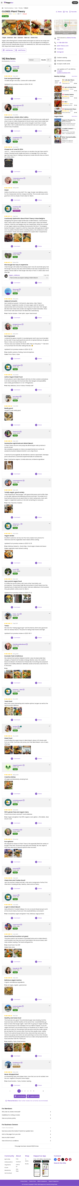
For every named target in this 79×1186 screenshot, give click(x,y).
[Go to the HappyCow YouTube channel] (59, 1159)
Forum (6, 1167)
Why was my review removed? (11, 1112)
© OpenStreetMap (70, 32)
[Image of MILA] (58, 103)
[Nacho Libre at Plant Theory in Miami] (8, 711)
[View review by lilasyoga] (8, 291)
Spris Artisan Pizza (70, 87)
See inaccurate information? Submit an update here (17, 1131)
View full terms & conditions (10, 1141)
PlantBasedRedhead (19, 644)
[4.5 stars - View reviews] (5, 14)
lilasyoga (16, 289)
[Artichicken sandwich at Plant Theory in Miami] (17, 750)
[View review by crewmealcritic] (8, 482)
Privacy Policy (24, 1181)
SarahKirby (13, 61)
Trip (66, 12)
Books (27, 1164)
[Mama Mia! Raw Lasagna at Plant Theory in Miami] (17, 674)
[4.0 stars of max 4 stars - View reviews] (65, 89)
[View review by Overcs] (8, 897)
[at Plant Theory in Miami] (8, 163)
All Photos (44, 33)
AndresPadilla (17, 1006)
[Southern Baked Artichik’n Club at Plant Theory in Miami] (26, 674)
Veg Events (8, 1165)
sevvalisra (16, 397)
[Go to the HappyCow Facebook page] (55, 1159)
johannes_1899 (17, 690)
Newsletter (8, 1170)
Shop (27, 1156)
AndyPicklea (16, 365)
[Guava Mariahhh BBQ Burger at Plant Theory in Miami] (17, 711)
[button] (65, 25)
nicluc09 (15, 869)
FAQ (17, 1159)
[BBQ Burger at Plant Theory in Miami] (8, 90)
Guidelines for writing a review (11, 1115)
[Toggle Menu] (1, 2)
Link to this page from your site (11, 1134)
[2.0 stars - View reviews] (65, 81)
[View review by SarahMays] (8, 831)
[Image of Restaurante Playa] (58, 111)
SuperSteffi (16, 925)
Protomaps (63, 32)
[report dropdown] (49, 66)
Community (9, 1156)
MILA (65, 102)
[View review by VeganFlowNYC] (8, 767)
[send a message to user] (18, 67)
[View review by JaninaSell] (8, 255)
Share (60, 12)
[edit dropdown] (47, 278)
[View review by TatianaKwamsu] (8, 180)
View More (74, 76)
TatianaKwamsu (18, 178)
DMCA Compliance (42, 1181)
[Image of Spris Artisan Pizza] (58, 89)
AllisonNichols (17, 105)
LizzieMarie (16, 138)
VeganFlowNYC (17, 765)
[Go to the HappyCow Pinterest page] (66, 1159)
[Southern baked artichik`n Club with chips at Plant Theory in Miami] (8, 465)
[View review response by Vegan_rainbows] (6, 276)
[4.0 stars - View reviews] (65, 96)
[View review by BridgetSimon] (8, 326)
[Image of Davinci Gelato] (58, 96)
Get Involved (8, 1173)
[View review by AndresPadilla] (8, 1008)
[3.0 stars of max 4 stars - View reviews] (65, 111)
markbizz (16, 207)
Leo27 (15, 570)
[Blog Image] (57, 122)
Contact (18, 1162)
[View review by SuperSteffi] (8, 926)
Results (43, 60)
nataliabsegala (17, 800)
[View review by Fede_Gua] (8, 616)
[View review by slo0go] (8, 728)
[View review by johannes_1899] (8, 691)
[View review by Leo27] (8, 571)
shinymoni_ (16, 524)
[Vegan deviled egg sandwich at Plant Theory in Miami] (8, 750)
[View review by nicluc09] (8, 870)
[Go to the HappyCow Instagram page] (70, 1159)
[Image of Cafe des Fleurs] (58, 81)
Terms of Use (32, 1181)
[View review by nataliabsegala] (8, 802)
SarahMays (16, 830)
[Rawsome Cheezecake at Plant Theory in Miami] (8, 674)
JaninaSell (16, 253)
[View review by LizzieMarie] (8, 139)
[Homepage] (8, 3)
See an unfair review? (8, 1137)
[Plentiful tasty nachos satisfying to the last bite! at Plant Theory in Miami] (8, 991)
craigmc (59, 71)
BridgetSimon (17, 324)
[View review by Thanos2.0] (8, 433)
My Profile (7, 1159)
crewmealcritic (17, 481)
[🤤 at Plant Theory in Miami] (8, 416)
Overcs (15, 895)
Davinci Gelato (69, 94)
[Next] (43, 1091)
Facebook (60, 49)
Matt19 (15, 67)
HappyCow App (39, 1156)
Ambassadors (9, 1162)
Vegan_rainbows (14, 275)
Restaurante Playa (70, 109)
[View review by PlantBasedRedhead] (8, 646)
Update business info (63, 73)
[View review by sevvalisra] (8, 398)
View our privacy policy (9, 1118)
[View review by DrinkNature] (8, 1064)
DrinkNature (16, 1063)
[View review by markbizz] (8, 209)
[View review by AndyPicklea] (8, 367)
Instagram (60, 52)
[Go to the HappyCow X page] (62, 1159)
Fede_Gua (16, 614)
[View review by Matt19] (8, 68)
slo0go (15, 726)
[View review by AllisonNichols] (8, 107)
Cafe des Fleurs (69, 80)
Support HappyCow (53, 1181)
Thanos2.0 (16, 432)
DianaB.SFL (16, 968)
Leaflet (58, 32)
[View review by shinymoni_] (8, 526)
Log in (75, 2)
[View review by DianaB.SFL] (8, 970)
